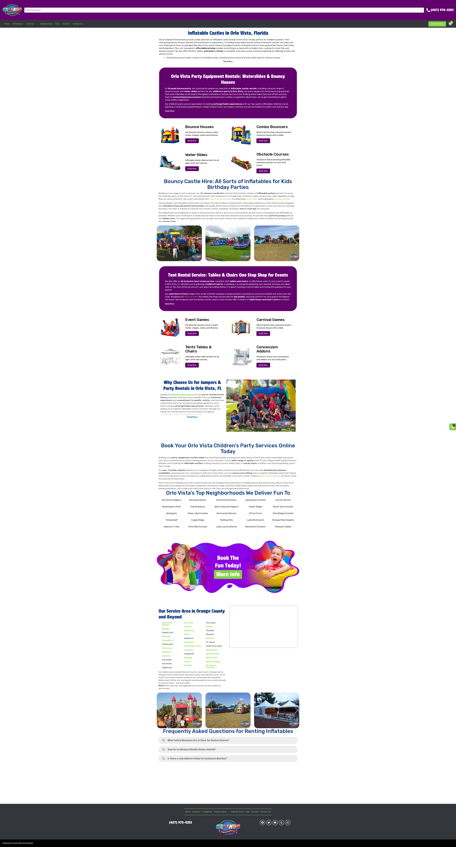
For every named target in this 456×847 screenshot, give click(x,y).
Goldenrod (189, 630)
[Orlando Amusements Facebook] (262, 822)
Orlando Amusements (182, 394)
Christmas (167, 648)
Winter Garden (213, 654)
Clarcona (166, 656)
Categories (207, 812)
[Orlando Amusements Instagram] (287, 822)
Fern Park (188, 623)
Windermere (211, 650)
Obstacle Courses (272, 154)
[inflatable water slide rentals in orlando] (170, 162)
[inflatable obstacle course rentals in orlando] (241, 163)
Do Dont (66, 24)
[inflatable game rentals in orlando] (170, 327)
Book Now (192, 141)
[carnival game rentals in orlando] (241, 327)
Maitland (188, 658)
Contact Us (78, 24)
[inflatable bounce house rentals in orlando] (170, 134)
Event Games (197, 319)
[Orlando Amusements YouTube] (275, 822)
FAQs (57, 24)
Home (7, 24)
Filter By (30, 24)
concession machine (271, 476)
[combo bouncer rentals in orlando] (241, 134)
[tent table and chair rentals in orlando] (170, 357)
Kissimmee (189, 642)
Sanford (210, 638)
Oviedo (209, 626)
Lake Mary (189, 650)
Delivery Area (46, 24)
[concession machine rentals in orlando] (241, 357)
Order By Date (437, 24)
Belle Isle (166, 636)
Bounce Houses (199, 126)
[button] (159, 243)
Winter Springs (213, 661)
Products (196, 812)
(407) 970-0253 (180, 822)
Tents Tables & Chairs (198, 349)
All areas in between (211, 666)
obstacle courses (281, 199)
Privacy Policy (220, 812)
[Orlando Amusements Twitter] (268, 822)
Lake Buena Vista (192, 646)
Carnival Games (270, 319)
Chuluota (166, 652)
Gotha (187, 634)
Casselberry (167, 640)
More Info (228, 574)
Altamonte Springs (167, 624)
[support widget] (449, 841)
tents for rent (190, 296)
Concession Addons (267, 349)
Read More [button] (228, 61)
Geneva (187, 626)
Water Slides (196, 154)
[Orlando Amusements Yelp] (281, 822)
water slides (252, 199)
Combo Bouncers (272, 126)
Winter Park (211, 658)
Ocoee (187, 661)
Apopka (165, 629)
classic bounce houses (220, 199)
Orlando (187, 665)
